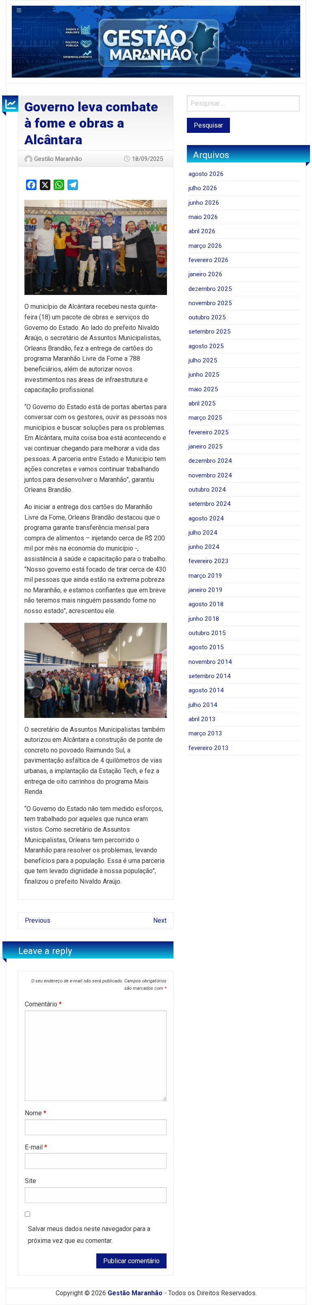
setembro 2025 (209, 331)
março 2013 (205, 733)
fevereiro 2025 (208, 432)
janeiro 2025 (205, 446)
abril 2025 (202, 403)
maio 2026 (203, 217)
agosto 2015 (206, 647)
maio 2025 (203, 389)
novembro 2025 (210, 303)
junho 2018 (203, 618)
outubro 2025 (207, 317)
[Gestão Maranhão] (156, 41)
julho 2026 (202, 188)
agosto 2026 (206, 174)
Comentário (43, 1004)
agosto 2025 (206, 346)
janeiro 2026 (205, 274)
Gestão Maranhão (58, 159)
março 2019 (205, 575)
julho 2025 (202, 360)
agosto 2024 (206, 518)
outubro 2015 (207, 633)
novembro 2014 (210, 662)
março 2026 (205, 245)
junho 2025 (203, 374)
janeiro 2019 (205, 590)
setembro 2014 (209, 676)
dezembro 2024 (210, 460)
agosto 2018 (206, 604)
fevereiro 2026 (208, 260)
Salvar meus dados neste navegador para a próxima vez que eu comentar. (89, 1234)
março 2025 (205, 417)
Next (160, 920)
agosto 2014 (206, 690)
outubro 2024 (207, 489)
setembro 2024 (209, 503)
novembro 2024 (210, 475)
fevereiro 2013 (208, 748)
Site (30, 1181)
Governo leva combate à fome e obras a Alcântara (91, 123)
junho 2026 (203, 202)
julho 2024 (202, 532)
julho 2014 (202, 705)
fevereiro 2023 (208, 561)
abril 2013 (202, 719)
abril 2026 (202, 231)
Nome (35, 1113)
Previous (37, 920)
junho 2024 (203, 547)
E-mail (36, 1147)
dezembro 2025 (210, 289)
